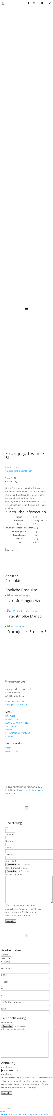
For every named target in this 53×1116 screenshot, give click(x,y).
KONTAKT (10, 736)
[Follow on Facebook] (7, 777)
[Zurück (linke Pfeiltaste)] (1, 1111)
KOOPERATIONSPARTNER (17, 722)
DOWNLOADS (11, 719)
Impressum (37, 790)
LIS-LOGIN (10, 716)
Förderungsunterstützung (17, 732)
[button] (24, 1114)
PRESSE (8, 729)
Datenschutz (11, 793)
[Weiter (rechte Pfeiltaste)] (4, 1111)
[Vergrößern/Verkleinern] (1, 1108)
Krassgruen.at (23, 790)
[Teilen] (7, 1108)
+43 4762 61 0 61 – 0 (14, 701)
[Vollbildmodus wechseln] (4, 1108)
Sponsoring (10, 726)
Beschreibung (13, 467)
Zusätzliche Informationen (19, 471)
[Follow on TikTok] (24, 777)
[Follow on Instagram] (13, 777)
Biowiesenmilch (12, 751)
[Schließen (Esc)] (9, 1108)
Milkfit (8, 747)
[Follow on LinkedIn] (19, 777)
